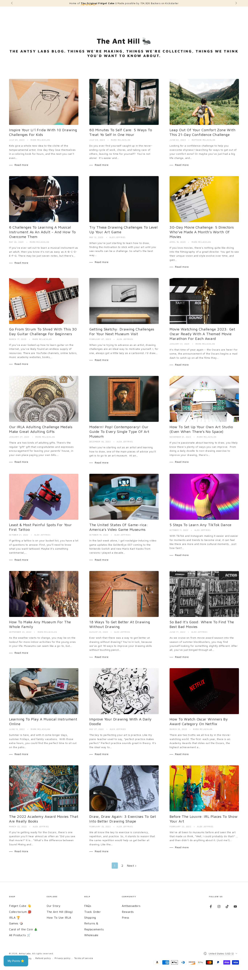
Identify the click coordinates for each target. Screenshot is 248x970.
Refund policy (43, 958)
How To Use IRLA (59, 917)
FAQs (87, 905)
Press (125, 917)
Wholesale (91, 935)
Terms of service (83, 958)
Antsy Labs (25, 953)
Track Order (92, 911)
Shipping (90, 917)
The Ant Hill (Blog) (60, 911)
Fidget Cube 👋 (20, 905)
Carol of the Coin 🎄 (23, 929)
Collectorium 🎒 (20, 911)
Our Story (53, 905)
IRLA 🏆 (14, 917)
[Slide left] (12, 3)
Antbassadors (131, 905)
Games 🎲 (16, 923)
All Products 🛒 (20, 935)
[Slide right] (236, 3)
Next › (131, 865)
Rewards (128, 911)
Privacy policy (62, 958)
